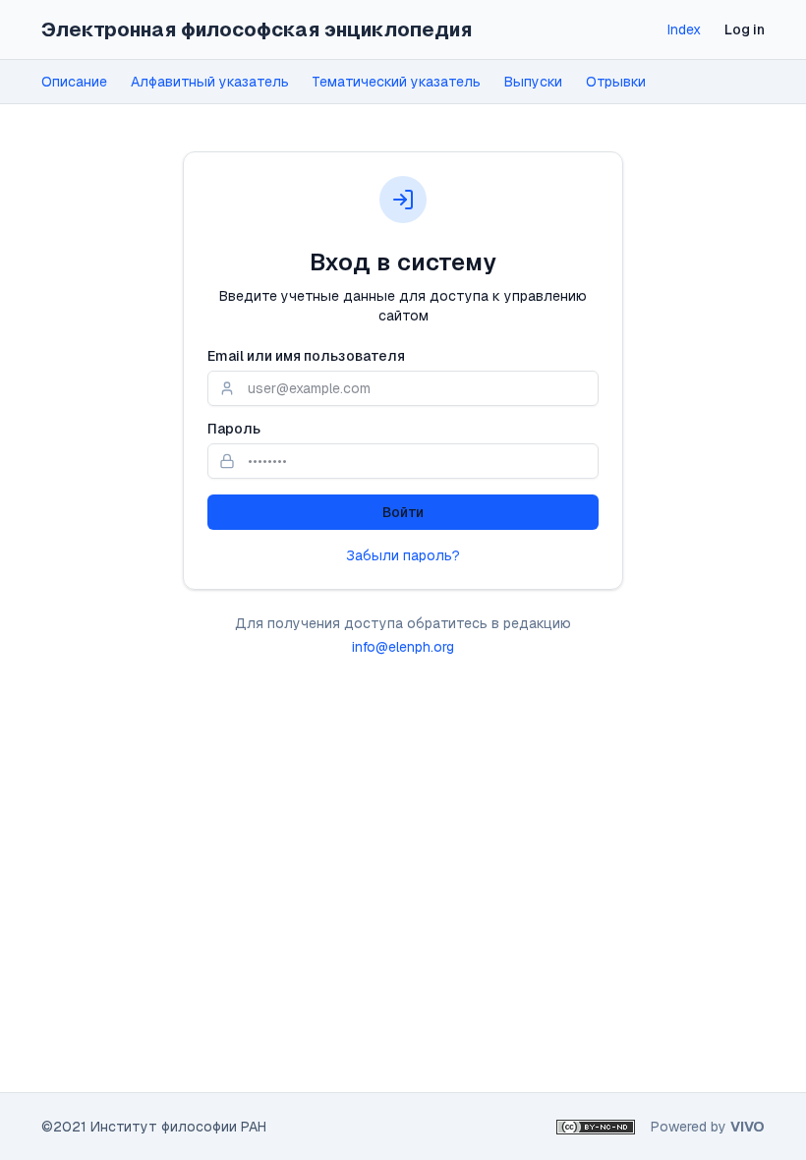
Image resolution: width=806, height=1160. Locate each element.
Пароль (233, 428)
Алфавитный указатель (210, 81)
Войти (403, 512)
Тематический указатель (397, 81)
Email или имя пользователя (306, 356)
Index (684, 29)
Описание (74, 81)
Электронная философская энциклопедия (256, 29)
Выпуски (533, 81)
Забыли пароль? (403, 555)
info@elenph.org (403, 647)
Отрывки (616, 81)
